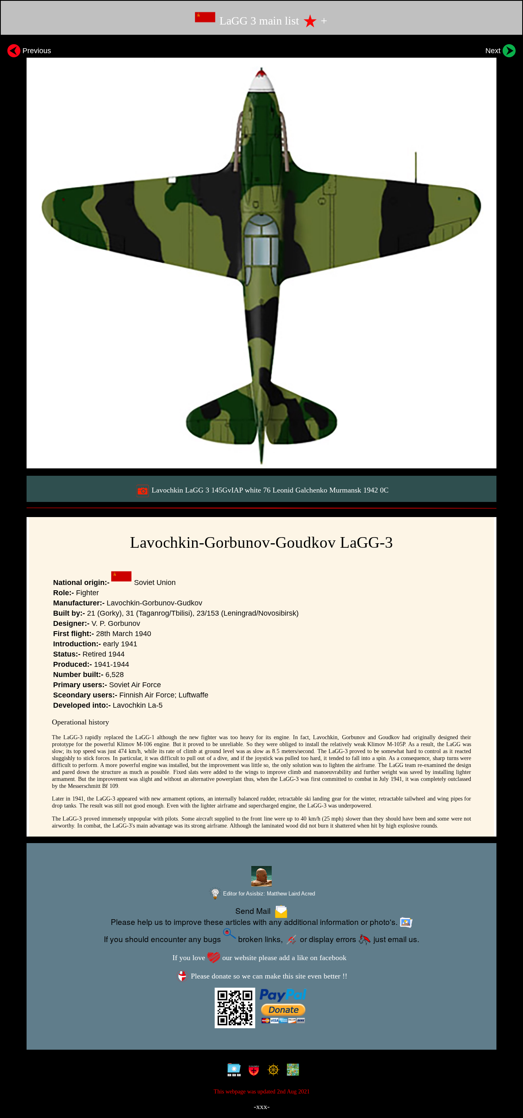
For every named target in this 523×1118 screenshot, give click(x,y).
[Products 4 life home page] (291, 1071)
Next (494, 51)
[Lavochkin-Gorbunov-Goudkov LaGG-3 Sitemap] (232, 1071)
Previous (35, 51)
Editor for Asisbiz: (268, 894)
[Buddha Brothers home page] (271, 1071)
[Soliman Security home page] (252, 1071)
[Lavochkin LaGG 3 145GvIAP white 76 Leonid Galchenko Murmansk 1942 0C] (261, 255)
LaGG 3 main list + (272, 20)
